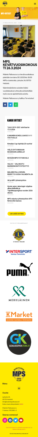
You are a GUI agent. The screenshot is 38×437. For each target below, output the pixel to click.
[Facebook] (10, 420)
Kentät (20, 427)
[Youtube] (21, 420)
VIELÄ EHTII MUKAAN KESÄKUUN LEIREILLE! (16, 151)
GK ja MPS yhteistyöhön (16, 180)
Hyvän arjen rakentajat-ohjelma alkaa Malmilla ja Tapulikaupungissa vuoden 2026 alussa (20, 189)
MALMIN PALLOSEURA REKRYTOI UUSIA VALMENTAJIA (20, 173)
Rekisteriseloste (19, 429)
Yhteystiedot (11, 427)
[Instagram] (4, 420)
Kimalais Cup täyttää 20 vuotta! (19, 144)
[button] (35, 3)
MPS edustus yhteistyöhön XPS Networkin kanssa (19, 200)
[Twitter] (15, 420)
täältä (21, 404)
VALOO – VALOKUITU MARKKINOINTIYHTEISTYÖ (18, 165)
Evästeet (27, 427)
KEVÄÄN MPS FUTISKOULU (18, 158)
